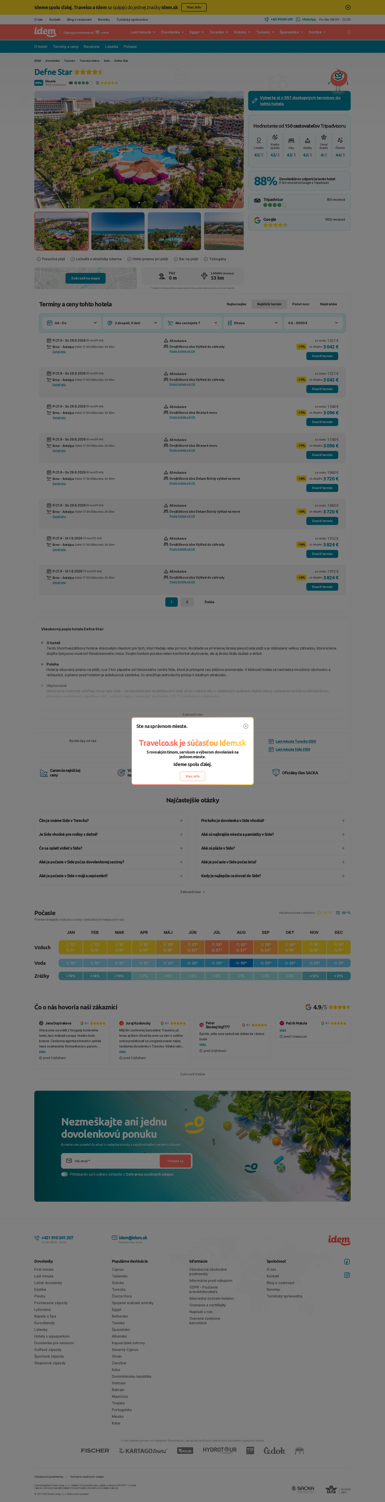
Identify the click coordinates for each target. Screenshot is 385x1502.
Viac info (193, 776)
